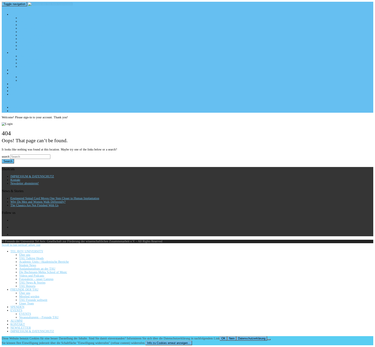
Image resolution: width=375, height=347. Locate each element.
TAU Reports (27, 49)
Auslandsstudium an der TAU (37, 31)
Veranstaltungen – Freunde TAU (39, 80)
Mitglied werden (29, 59)
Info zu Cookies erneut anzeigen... (168, 343)
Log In (23, 110)
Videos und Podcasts (31, 38)
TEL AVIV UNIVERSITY (26, 14)
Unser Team (26, 66)
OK (223, 338)
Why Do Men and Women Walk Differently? (38, 201)
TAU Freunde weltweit (33, 63)
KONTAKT (17, 87)
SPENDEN (17, 70)
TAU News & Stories (32, 45)
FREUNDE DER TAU (24, 52)
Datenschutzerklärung (251, 338)
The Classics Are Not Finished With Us (34, 205)
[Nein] (269, 339)
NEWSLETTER (20, 91)
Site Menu (11, 100)
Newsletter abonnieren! (24, 183)
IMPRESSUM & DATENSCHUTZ (32, 94)
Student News (27, 28)
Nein (232, 338)
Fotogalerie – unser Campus (36, 42)
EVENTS (16, 73)
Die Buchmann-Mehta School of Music (43, 35)
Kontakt (15, 180)
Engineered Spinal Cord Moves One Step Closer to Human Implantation (54, 198)
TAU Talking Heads (31, 21)
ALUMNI (16, 84)
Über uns (24, 18)
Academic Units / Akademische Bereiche (44, 24)
